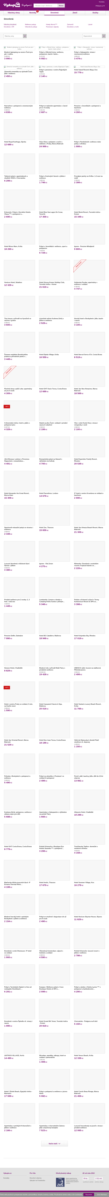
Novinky (33, 12)
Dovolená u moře (73, 27)
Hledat (61, 5)
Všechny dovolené (10, 24)
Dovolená (54, 13)
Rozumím (88, 1194)
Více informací (102, 1194)
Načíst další (53, 1144)
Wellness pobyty (30, 24)
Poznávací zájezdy (52, 27)
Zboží (75, 13)
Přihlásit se (99, 6)
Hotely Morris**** (51, 24)
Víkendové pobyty (31, 27)
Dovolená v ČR (9, 27)
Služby (95, 13)
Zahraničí (70, 24)
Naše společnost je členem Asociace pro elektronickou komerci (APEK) (72, 1181)
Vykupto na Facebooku (37, 1180)
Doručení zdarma (35, 1178)
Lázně (90, 24)
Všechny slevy (14, 13)
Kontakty (102, 2)
